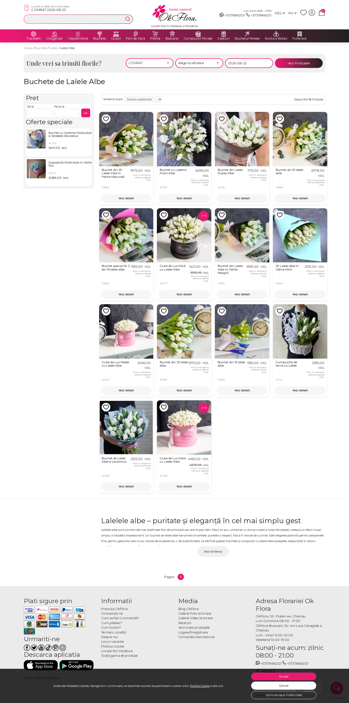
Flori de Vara (135, 38)
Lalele (53, 48)
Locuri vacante (112, 641)
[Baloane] (172, 34)
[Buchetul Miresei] (247, 34)
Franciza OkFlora (114, 609)
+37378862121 (234, 15)
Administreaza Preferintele (284, 695)
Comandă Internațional (196, 637)
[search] (127, 19)
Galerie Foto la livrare (194, 613)
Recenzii (184, 623)
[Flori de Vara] (135, 34)
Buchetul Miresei (247, 38)
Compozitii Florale (198, 38)
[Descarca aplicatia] (41, 665)
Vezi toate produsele (194, 627)
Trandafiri (33, 38)
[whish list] (304, 15)
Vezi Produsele (299, 63)
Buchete (99, 38)
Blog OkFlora (188, 609)
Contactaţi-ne (112, 613)
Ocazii (116, 38)
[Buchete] (99, 34)
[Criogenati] (54, 34)
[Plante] (155, 34)
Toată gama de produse (119, 656)
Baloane (172, 38)
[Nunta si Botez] (276, 34)
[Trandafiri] (34, 34)
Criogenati (54, 38)
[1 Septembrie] (78, 34)
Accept (283, 676)
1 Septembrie (78, 38)
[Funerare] (300, 34)
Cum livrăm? (111, 627)
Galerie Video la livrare (195, 618)
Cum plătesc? (111, 623)
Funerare (300, 38)
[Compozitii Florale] (198, 34)
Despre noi (109, 637)
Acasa (28, 48)
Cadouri (223, 38)
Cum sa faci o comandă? (120, 618)
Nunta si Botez (276, 38)
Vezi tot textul (213, 551)
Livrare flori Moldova (117, 651)
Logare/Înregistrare (193, 632)
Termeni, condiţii (113, 632)
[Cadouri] (223, 34)
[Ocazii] (116, 34)
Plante (155, 38)
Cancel (283, 685)
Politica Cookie (200, 686)
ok (85, 113)
